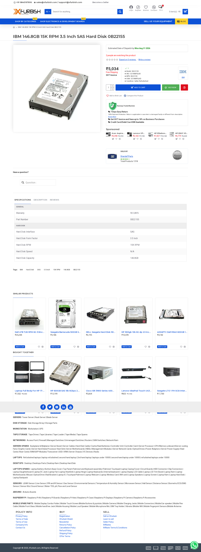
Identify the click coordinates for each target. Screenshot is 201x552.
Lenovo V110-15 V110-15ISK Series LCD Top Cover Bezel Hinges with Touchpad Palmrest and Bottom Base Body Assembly (139, 133)
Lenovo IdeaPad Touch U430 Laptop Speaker (137, 391)
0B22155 (76, 270)
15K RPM (56, 270)
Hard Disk (30, 270)
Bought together (23, 352)
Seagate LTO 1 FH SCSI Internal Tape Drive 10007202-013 (172, 391)
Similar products (23, 293)
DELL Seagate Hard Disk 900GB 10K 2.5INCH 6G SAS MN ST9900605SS (101, 332)
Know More (112, 117)
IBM (21, 270)
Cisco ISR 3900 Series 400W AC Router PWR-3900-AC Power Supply (101, 391)
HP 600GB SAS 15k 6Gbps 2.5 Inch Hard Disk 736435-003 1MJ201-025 (65, 391)
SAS (39, 270)
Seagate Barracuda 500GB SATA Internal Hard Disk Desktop (65, 332)
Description (40, 200)
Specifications (22, 200)
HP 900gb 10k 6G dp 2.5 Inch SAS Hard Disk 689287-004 (137, 332)
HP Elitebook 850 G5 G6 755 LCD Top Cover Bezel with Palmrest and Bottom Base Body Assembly (160, 133)
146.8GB (66, 270)
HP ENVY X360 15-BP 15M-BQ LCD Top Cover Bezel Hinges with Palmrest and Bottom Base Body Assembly (181, 133)
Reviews (54, 200)
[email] (22, 182)
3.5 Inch (47, 270)
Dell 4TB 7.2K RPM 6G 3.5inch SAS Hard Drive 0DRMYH (30, 332)
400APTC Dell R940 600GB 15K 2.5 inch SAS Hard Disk (172, 332)
